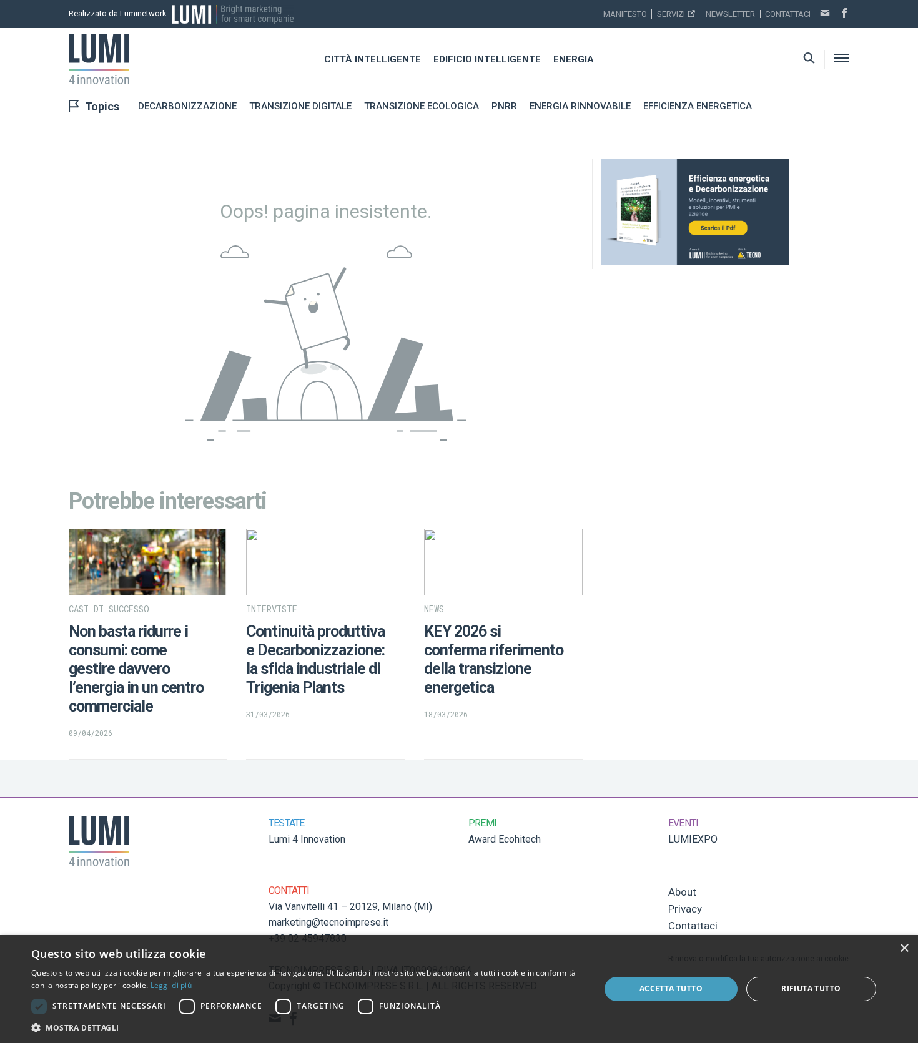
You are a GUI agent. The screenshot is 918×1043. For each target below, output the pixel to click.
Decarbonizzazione (187, 106)
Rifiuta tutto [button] (811, 988)
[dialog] (459, 989)
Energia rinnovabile (580, 106)
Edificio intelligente (487, 59)
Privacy (685, 909)
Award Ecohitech (504, 839)
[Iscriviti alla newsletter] (825, 14)
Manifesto (625, 14)
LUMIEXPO (693, 839)
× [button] (904, 948)
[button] (307, 1027)
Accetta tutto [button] (671, 988)
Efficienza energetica (697, 106)
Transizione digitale (300, 106)
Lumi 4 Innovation (307, 839)
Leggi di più (171, 985)
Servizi (671, 14)
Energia (573, 59)
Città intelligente (372, 59)
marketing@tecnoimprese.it (328, 922)
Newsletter (730, 14)
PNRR (504, 106)
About (682, 892)
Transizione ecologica (421, 106)
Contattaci (788, 14)
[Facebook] (844, 14)
